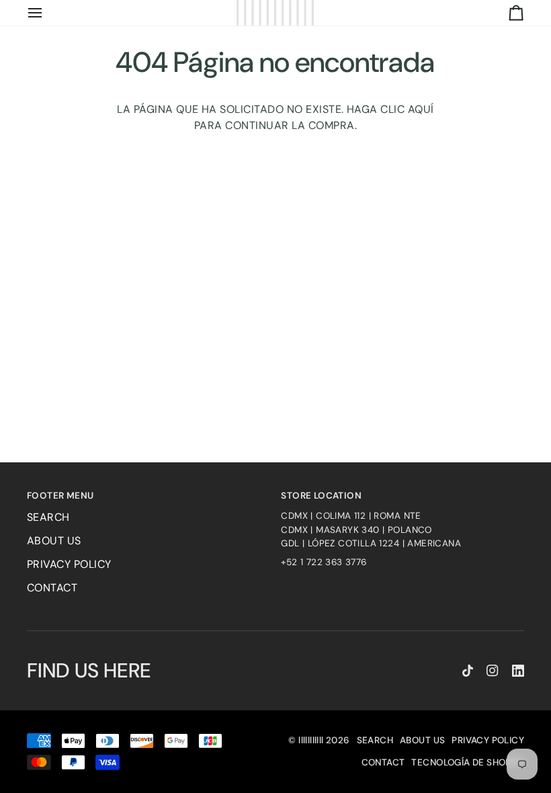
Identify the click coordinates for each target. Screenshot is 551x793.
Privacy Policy (69, 564)
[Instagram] (492, 671)
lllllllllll (310, 740)
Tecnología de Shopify (467, 762)
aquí (421, 109)
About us (54, 541)
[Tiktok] (467, 671)
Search (48, 517)
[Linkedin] (518, 671)
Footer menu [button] (60, 495)
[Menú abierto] (47, 13)
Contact (52, 588)
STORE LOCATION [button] (321, 495)
